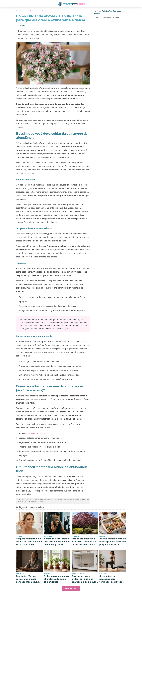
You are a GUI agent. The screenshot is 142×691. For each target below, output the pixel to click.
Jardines (75, 536)
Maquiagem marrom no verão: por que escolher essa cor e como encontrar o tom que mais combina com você (29, 541)
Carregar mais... (71, 588)
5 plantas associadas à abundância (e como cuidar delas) (56, 579)
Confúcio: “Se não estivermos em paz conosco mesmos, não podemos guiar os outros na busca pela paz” (28, 579)
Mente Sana (21, 574)
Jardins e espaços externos (37, 11)
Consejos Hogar (78, 574)
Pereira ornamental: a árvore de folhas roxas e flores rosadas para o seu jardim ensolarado (85, 541)
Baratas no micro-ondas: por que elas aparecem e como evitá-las (85, 579)
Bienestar (48, 536)
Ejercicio (103, 574)
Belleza (19, 536)
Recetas (102, 536)
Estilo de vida (20, 11)
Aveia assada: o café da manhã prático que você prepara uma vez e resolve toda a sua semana (112, 541)
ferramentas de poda (36, 433)
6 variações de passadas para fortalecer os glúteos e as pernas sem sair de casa (111, 579)
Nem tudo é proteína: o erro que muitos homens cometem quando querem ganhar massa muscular (57, 541)
